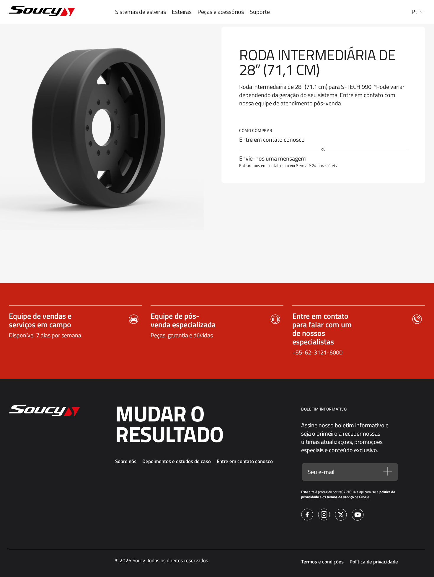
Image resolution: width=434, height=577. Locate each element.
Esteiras (182, 12)
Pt (414, 12)
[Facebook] (307, 515)
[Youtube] (358, 515)
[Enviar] (388, 471)
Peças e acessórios (221, 12)
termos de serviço (340, 497)
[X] (341, 515)
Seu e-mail (321, 472)
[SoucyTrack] (44, 12)
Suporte (260, 12)
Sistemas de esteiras (140, 12)
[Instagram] (324, 515)
